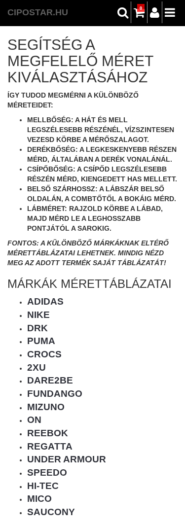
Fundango (54, 393)
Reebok (47, 433)
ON (34, 420)
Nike (38, 315)
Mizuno (46, 407)
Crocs (44, 354)
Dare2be (50, 380)
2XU (36, 367)
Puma (41, 341)
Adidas (45, 301)
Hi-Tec (43, 486)
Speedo (47, 472)
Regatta (50, 446)
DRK (37, 328)
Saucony (51, 512)
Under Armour (66, 459)
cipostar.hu (37, 12)
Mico (39, 498)
